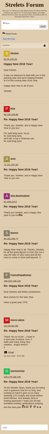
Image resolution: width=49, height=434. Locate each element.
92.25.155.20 (10, 59)
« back (5, 427)
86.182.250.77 (11, 239)
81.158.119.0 (10, 201)
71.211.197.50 (11, 164)
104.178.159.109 (12, 377)
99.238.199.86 (11, 114)
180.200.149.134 (12, 281)
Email (11, 352)
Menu (7, 23)
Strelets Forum (11, 34)
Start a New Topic (9, 39)
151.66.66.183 (11, 326)
